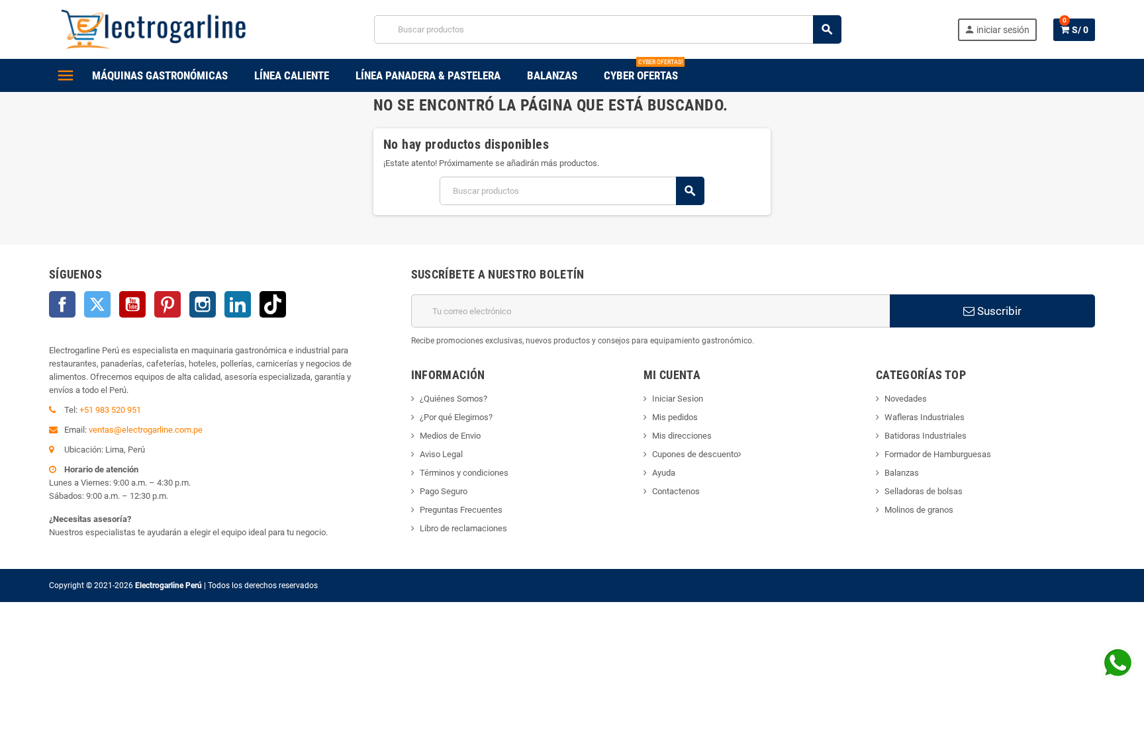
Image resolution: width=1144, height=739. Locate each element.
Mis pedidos (675, 417)
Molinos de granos (918, 510)
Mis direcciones (682, 436)
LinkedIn (237, 304)
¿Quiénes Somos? (453, 399)
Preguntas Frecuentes (461, 510)
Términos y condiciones (464, 473)
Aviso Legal (441, 454)
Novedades (905, 399)
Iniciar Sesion (677, 399)
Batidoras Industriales (925, 436)
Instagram (202, 304)
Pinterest (167, 304)
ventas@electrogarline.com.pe (146, 430)
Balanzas (901, 473)
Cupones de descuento (695, 454)
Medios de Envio (450, 436)
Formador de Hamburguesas (937, 454)
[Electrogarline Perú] (153, 29)
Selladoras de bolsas (923, 491)
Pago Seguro (443, 491)
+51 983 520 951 (110, 410)
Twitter (97, 304)
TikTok (273, 304)
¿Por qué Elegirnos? (456, 417)
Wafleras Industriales (924, 417)
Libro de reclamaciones (463, 528)
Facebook (62, 304)
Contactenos (676, 491)
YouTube (132, 304)
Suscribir (998, 311)
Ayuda (663, 473)
